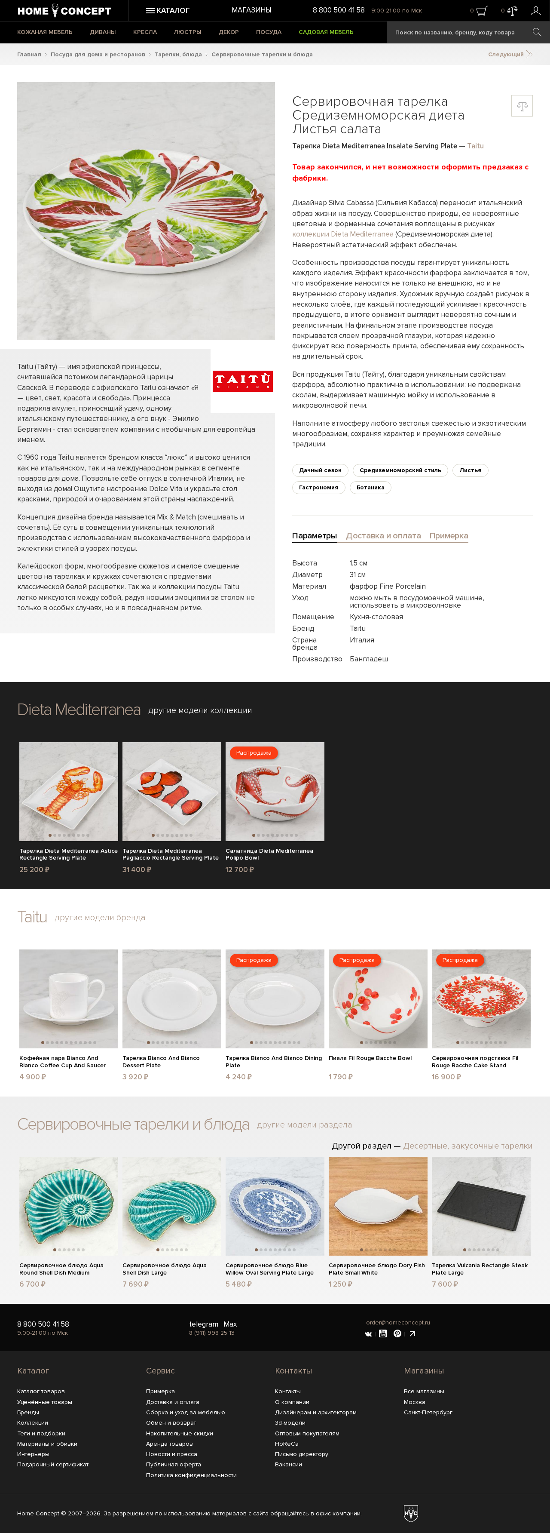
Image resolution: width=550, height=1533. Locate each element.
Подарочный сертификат (53, 1464)
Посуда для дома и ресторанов (98, 54)
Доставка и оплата (172, 1402)
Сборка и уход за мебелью (185, 1412)
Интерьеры (33, 1454)
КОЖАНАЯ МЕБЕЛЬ (45, 32)
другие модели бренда (100, 917)
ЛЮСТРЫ (188, 32)
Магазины (251, 10)
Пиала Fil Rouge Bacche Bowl (370, 1058)
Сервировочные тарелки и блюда (262, 54)
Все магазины (424, 1391)
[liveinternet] (412, 1334)
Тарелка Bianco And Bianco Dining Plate (274, 1062)
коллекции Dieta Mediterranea (343, 234)
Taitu (475, 146)
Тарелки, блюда (178, 54)
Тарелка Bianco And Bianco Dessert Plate (161, 1062)
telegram (203, 1324)
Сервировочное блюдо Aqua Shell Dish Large (164, 1269)
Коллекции (32, 1422)
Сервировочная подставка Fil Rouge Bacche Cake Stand (475, 1062)
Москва (414, 1402)
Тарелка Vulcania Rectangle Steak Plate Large (480, 1269)
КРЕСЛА (145, 32)
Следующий (507, 54)
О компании (292, 1402)
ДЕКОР (229, 32)
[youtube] (383, 1334)
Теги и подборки (41, 1433)
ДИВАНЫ (103, 32)
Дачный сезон (320, 470)
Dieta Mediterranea (79, 709)
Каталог (33, 1371)
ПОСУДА (268, 32)
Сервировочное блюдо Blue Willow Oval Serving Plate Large (270, 1269)
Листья (470, 470)
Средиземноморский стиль (400, 470)
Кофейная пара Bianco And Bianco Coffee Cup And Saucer (62, 1062)
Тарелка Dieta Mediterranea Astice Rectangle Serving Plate (68, 855)
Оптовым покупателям (307, 1433)
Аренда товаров (169, 1443)
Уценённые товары (44, 1402)
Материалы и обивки (47, 1443)
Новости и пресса (171, 1454)
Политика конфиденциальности (191, 1475)
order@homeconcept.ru (398, 1322)
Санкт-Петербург (428, 1412)
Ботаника (371, 487)
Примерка (160, 1391)
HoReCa (287, 1443)
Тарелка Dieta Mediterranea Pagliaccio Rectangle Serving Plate (170, 855)
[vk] (368, 1334)
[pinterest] (397, 1334)
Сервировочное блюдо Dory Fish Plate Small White (377, 1269)
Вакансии (288, 1464)
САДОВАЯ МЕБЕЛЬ (326, 32)
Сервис (160, 1371)
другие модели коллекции (200, 710)
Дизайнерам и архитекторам (316, 1412)
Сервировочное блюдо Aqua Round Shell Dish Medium (61, 1269)
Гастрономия (319, 487)
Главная (29, 54)
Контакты (293, 1371)
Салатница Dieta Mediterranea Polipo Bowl (269, 855)
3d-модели (290, 1422)
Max (230, 1324)
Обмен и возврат (171, 1422)
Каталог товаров (41, 1391)
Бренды (28, 1412)
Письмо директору (301, 1454)
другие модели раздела (304, 1125)
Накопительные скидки (179, 1433)
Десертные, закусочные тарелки (468, 1146)
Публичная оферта (173, 1464)
